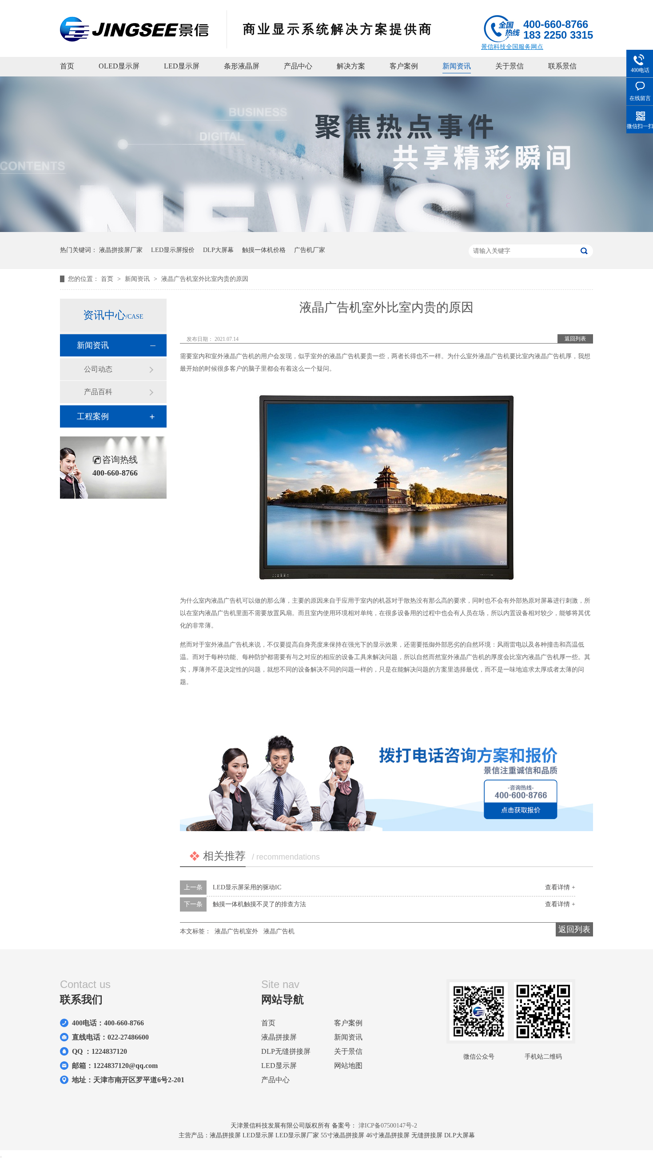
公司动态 (98, 369)
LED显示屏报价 (173, 250)
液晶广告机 (279, 931)
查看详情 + (560, 887)
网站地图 (348, 1065)
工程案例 (93, 416)
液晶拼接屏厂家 (121, 250)
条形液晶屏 (241, 66)
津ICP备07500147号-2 (387, 1125)
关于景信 (509, 66)
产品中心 (298, 66)
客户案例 (404, 66)
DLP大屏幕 (218, 250)
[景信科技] (134, 39)
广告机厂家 (309, 250)
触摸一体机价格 (264, 250)
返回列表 (575, 339)
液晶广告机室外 (236, 931)
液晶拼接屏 (279, 1037)
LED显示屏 (181, 66)
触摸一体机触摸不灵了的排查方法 (259, 904)
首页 (67, 66)
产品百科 (98, 392)
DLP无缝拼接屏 (286, 1051)
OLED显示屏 (119, 66)
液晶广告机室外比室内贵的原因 (204, 279)
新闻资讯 (456, 66)
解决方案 (351, 66)
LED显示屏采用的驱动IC (247, 887)
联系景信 (562, 66)
